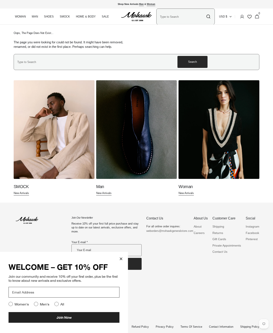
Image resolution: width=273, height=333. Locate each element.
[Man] (136, 138)
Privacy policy (165, 326)
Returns (217, 233)
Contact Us (219, 251)
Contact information (221, 326)
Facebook (252, 233)
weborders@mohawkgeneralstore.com (167, 230)
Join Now (64, 317)
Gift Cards (219, 239)
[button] (241, 16)
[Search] (208, 17)
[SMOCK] (54, 138)
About (198, 226)
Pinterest (252, 239)
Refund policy (140, 326)
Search (192, 61)
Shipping (218, 226)
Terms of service (191, 326)
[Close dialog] (121, 258)
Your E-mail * (79, 242)
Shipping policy (249, 326)
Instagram (252, 226)
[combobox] (182, 17)
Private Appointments (226, 245)
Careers (199, 233)
